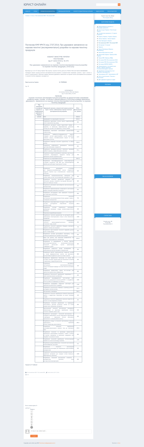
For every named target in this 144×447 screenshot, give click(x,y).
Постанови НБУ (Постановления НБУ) (108, 60)
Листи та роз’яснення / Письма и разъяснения (106, 77)
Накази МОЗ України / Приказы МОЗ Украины (107, 55)
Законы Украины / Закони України (106, 38)
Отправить (34, 436)
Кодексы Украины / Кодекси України (107, 36)
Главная (27, 15)
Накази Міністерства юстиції (105, 52)
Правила (100, 47)
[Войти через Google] (31, 422)
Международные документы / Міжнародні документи (105, 27)
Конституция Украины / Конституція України (106, 30)
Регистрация (106, 17)
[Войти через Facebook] (31, 416)
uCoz (119, 443)
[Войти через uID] (31, 411)
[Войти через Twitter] (31, 427)
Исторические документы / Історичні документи (107, 34)
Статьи (32, 15)
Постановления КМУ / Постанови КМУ (45, 15)
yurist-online (50, 372)
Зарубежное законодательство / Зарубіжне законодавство (106, 71)
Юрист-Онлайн (35, 4)
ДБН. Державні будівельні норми (106, 79)
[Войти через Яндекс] (31, 419)
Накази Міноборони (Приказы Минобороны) (105, 50)
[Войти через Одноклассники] (31, 424)
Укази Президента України (105, 40)
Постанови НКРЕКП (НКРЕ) (105, 64)
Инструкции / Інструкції (104, 45)
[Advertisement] (52, 30)
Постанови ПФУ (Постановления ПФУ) (108, 62)
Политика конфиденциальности (47, 443)
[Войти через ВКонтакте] (31, 414)
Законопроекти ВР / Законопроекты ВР (108, 74)
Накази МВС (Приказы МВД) (105, 58)
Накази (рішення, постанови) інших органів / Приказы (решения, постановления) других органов (106, 67)
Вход (111, 17)
